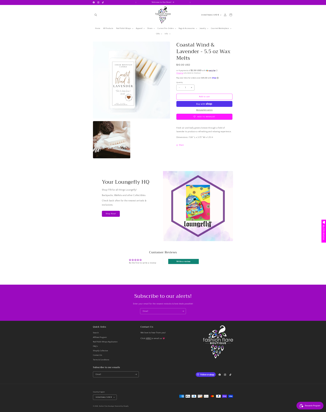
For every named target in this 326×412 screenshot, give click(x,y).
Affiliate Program (100, 337)
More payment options (204, 110)
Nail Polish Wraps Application (105, 342)
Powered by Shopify (122, 406)
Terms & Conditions (101, 360)
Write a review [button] (183, 261)
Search (96, 333)
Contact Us (97, 355)
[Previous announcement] (136, 2)
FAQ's (95, 346)
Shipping (179, 73)
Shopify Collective (100, 351)
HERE (148, 338)
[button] (96, 15)
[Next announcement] (190, 2)
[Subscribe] (183, 311)
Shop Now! (111, 214)
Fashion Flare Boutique (106, 406)
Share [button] (181, 145)
